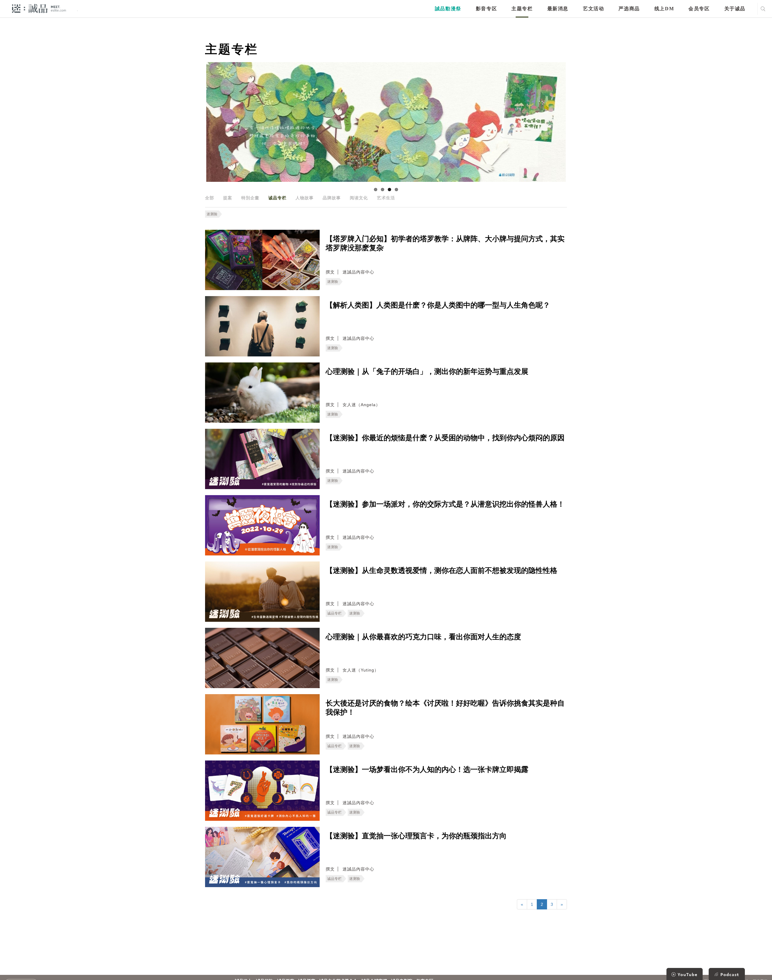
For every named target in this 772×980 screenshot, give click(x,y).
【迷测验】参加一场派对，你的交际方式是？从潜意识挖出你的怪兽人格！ (445, 504)
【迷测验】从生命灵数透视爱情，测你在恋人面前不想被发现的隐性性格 (441, 570)
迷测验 (212, 214)
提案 (227, 197)
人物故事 (305, 197)
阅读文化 (359, 197)
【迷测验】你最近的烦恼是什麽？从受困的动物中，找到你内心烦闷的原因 (445, 438)
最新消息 (557, 8)
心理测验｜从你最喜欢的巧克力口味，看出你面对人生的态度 (423, 637)
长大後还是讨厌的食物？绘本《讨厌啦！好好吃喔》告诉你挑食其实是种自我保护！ (445, 707)
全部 (209, 197)
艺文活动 (593, 8)
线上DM (664, 8)
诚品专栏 (277, 197)
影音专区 (486, 8)
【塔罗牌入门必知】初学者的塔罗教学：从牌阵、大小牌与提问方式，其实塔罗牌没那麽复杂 (445, 243)
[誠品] (39, 8)
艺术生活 (386, 197)
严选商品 (629, 8)
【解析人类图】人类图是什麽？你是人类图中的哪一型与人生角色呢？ (438, 305)
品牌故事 (332, 197)
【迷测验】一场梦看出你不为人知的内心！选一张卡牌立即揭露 (427, 769)
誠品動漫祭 (448, 8)
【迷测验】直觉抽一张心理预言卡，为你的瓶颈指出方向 (416, 836)
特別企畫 (250, 197)
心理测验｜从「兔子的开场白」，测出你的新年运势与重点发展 (427, 371)
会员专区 (699, 8)
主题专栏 (522, 8)
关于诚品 (734, 8)
